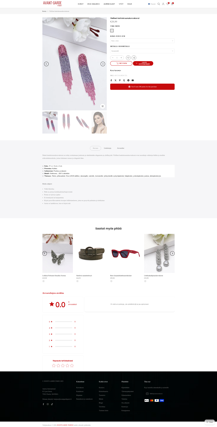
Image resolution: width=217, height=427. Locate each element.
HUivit (129, 4)
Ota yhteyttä (125, 403)
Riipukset (79, 395)
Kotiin (44, 11)
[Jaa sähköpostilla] (133, 80)
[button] (152, 4)
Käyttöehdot (125, 387)
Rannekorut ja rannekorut (84, 399)
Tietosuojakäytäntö (127, 391)
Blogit (101, 403)
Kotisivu (101, 387)
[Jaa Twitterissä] (115, 80)
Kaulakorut (79, 391)
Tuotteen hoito (103, 410)
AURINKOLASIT (109, 4)
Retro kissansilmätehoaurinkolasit (121, 275)
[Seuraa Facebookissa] (43, 404)
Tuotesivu (102, 395)
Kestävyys (124, 407)
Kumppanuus (125, 410)
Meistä (101, 399)
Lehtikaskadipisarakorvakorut (153, 275)
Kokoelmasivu (103, 391)
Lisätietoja (107, 148)
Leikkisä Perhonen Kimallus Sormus (54, 275)
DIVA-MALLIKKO (93, 4)
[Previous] (46, 64)
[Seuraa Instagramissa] (48, 404)
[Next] (103, 64)
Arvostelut (120, 148)
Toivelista (102, 407)
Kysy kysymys (115, 70)
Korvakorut (80, 387)
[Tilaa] (170, 393)
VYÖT (121, 4)
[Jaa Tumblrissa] (124, 80)
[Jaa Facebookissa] (111, 80)
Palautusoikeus (126, 395)
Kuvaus (95, 148)
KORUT (81, 4)
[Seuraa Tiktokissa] (52, 404)
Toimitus (124, 399)
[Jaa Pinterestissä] (120, 80)
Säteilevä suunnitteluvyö (84, 275)
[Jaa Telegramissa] (128, 80)
